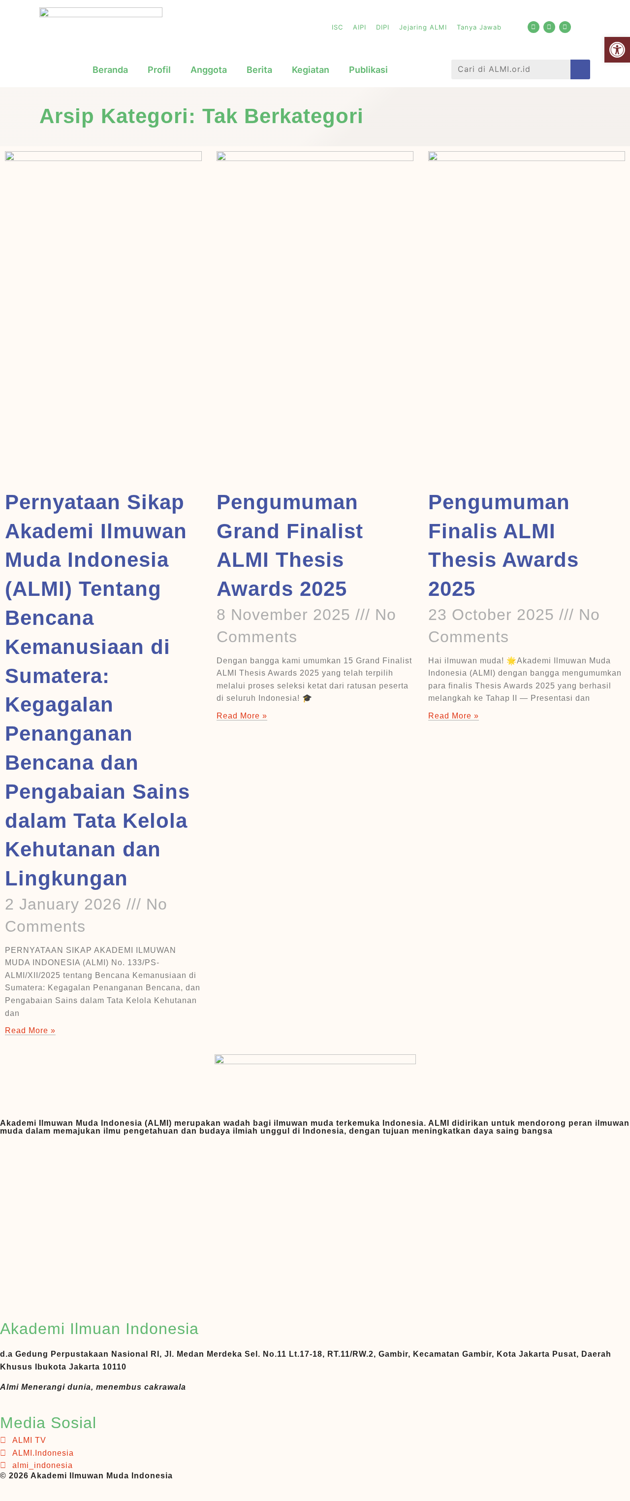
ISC (337, 27)
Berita (259, 70)
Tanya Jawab (479, 27)
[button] (617, 50)
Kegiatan (310, 70)
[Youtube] (533, 27)
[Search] (580, 69)
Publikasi (368, 70)
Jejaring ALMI (423, 27)
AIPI (359, 27)
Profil (159, 70)
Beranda (110, 70)
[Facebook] (549, 27)
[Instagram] (565, 27)
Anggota (208, 70)
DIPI (382, 27)
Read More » (30, 1030)
